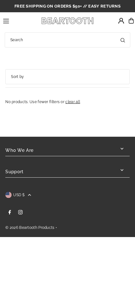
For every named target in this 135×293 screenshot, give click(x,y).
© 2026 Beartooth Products (29, 227)
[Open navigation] (18, 20)
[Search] (122, 39)
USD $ (19, 195)
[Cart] (131, 21)
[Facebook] (9, 212)
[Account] (121, 21)
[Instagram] (20, 212)
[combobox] (67, 39)
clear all (72, 102)
